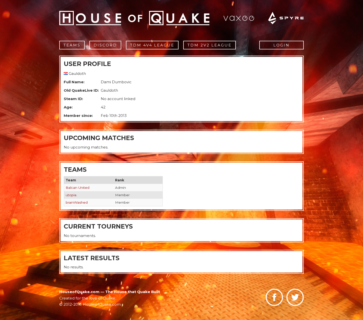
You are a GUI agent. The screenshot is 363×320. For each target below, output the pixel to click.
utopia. (71, 195)
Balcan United (77, 188)
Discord (105, 45)
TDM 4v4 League (152, 45)
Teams (72, 45)
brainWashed (77, 202)
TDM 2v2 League (209, 45)
